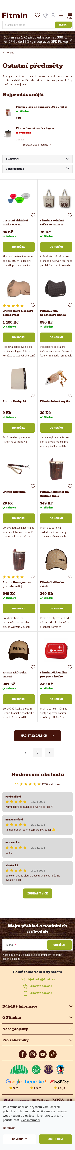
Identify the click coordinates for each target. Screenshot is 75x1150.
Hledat (63, 24)
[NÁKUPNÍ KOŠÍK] (61, 14)
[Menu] (69, 15)
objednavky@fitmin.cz (41, 979)
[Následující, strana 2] (37, 752)
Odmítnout (19, 1139)
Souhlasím (55, 1139)
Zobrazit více (37, 893)
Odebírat (59, 945)
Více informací (30, 1120)
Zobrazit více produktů (36, 144)
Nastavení (9, 1128)
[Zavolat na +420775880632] (45, 15)
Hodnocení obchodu (37, 774)
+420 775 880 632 (41, 986)
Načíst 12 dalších (34, 736)
